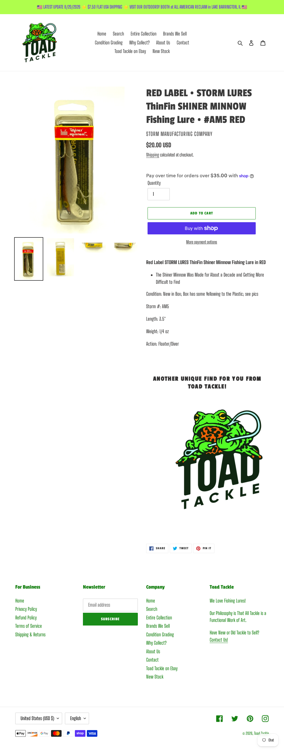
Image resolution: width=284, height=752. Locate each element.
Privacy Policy (26, 609)
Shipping (152, 154)
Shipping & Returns (30, 634)
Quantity (154, 183)
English (75, 718)
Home (19, 601)
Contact (152, 660)
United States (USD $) (37, 718)
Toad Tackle (261, 733)
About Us (153, 651)
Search (151, 609)
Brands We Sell (158, 626)
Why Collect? (156, 643)
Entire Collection (159, 618)
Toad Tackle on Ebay (162, 668)
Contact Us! (219, 640)
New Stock (154, 677)
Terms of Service (28, 626)
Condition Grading (160, 634)
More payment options (201, 241)
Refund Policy (26, 618)
